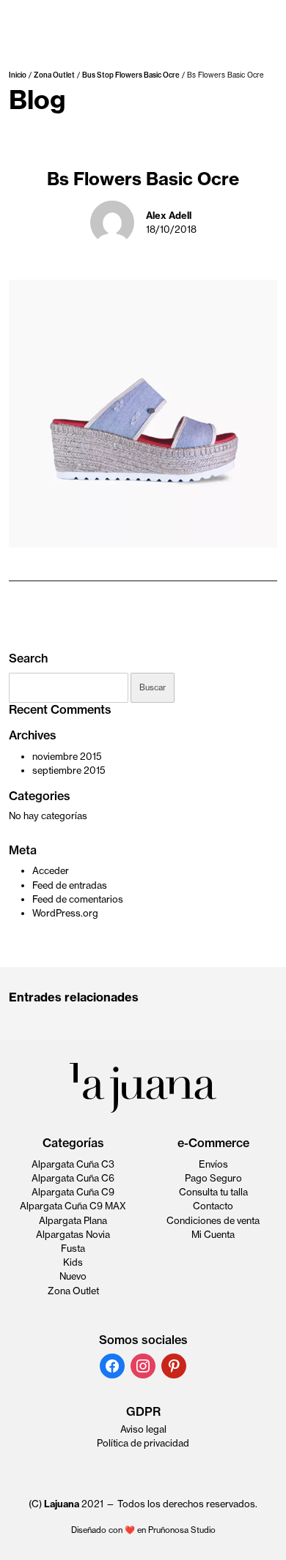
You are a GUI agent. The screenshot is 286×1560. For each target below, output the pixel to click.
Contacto (213, 1206)
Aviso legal (143, 1429)
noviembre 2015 (67, 756)
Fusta (73, 1248)
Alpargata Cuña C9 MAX (73, 1206)
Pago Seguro (213, 1178)
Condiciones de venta (213, 1220)
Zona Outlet (54, 75)
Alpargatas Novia (73, 1234)
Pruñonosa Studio (182, 1530)
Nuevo (73, 1276)
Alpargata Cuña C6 (73, 1178)
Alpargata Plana (73, 1220)
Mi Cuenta (213, 1234)
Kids (73, 1262)
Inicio (17, 75)
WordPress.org (65, 913)
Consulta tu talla (213, 1192)
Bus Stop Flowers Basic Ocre (131, 75)
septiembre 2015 (69, 770)
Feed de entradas (69, 885)
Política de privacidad (143, 1443)
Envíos (213, 1164)
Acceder (50, 870)
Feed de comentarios (77, 899)
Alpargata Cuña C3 (73, 1164)
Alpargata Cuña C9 (73, 1192)
